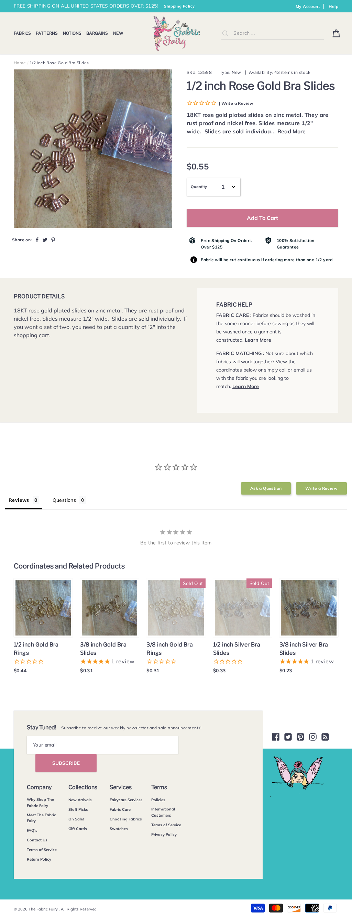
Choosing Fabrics (126, 819)
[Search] (225, 33)
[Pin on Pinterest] (53, 239)
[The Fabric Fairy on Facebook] (275, 736)
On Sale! (76, 819)
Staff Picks (78, 809)
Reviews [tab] (19, 500)
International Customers (163, 812)
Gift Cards (77, 828)
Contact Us (37, 840)
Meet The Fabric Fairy (41, 818)
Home (20, 62)
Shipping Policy (179, 6)
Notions (72, 33)
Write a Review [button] (321, 488)
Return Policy (39, 859)
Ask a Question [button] (266, 488)
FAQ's (32, 830)
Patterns (47, 33)
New (118, 33)
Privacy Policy (164, 834)
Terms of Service (42, 849)
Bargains (97, 33)
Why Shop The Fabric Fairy (40, 802)
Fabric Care (120, 809)
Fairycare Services (126, 799)
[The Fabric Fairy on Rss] (325, 736)
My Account (308, 6)
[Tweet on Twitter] (45, 239)
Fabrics (22, 33)
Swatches (119, 828)
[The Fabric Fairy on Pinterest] (300, 736)
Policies (158, 799)
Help (333, 6)
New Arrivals (80, 799)
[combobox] (272, 33)
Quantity (199, 186)
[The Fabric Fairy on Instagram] (312, 736)
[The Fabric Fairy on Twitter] (288, 736)
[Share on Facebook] (37, 239)
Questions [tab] (64, 500)
